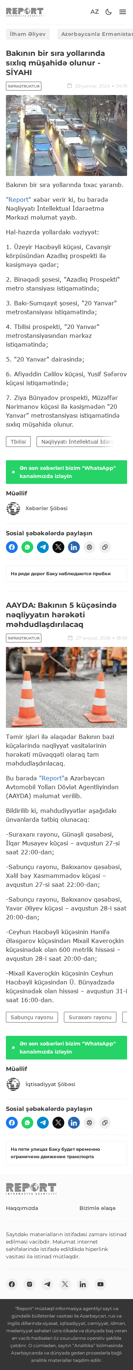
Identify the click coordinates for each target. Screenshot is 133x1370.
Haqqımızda (22, 1208)
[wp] (27, 547)
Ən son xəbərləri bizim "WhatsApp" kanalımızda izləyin (68, 472)
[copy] (105, 547)
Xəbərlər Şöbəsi (46, 508)
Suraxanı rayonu (90, 1017)
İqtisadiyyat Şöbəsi (50, 1084)
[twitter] (58, 547)
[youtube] (100, 1284)
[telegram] (43, 547)
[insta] (29, 1284)
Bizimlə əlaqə (97, 1208)
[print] (89, 547)
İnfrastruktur (24, 86)
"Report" (18, 199)
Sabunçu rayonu (32, 1017)
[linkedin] (74, 547)
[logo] (25, 12)
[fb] (12, 547)
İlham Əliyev (28, 34)
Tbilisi (18, 441)
